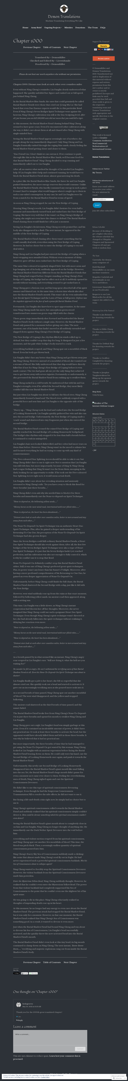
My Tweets (97, 173)
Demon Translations (64, 16)
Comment (80, 1049)
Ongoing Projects (52, 28)
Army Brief (36, 28)
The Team (93, 28)
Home (25, 28)
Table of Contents (52, 47)
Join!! (97, 205)
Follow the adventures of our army (102, 182)
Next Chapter (70, 47)
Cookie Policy (45, 1077)
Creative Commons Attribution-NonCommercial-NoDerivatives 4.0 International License (102, 143)
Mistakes (68, 28)
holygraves (27, 1004)
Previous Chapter (32, 47)
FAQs (102, 28)
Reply (20, 1020)
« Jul (94, 450)
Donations (80, 28)
